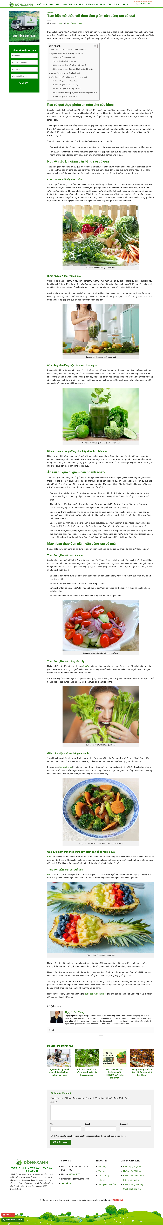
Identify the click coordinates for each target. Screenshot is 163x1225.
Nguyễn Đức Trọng (74, 23)
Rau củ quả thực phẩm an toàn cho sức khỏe (68, 50)
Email (87, 1124)
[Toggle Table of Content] (94, 46)
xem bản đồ (66, 1183)
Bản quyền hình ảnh (107, 1184)
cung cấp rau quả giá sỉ (95, 994)
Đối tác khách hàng (95, 4)
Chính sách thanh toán (133, 1175)
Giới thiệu (42, 4)
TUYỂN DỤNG (113, 4)
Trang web (124, 1124)
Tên (51, 1124)
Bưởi (49, 857)
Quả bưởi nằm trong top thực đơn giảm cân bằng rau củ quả (75, 93)
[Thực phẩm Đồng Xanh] (21, 4)
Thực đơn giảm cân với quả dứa (65, 97)
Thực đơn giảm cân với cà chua (65, 81)
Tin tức (50, 12)
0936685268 (74, 1174)
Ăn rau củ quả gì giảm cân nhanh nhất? (66, 73)
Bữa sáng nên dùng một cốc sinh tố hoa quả (70, 65)
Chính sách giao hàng (133, 1184)
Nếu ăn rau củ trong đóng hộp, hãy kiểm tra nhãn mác (73, 69)
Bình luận (54, 1102)
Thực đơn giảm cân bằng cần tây (66, 85)
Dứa (49, 874)
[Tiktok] (53, 1030)
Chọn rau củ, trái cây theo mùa (65, 57)
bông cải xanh (65, 767)
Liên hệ (125, 4)
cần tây (85, 666)
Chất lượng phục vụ (132, 1166)
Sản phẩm (54, 4)
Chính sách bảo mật (132, 1189)
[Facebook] (50, 1030)
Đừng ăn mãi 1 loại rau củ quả (65, 61)
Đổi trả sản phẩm (131, 1180)
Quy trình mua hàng (73, 4)
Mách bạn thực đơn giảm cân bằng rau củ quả (69, 77)
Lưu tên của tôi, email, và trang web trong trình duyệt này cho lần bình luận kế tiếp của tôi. (90, 1136)
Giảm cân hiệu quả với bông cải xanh (67, 89)
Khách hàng (103, 1175)
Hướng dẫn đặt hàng (132, 1171)
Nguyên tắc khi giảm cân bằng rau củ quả (67, 53)
